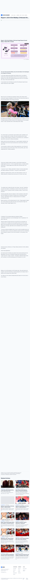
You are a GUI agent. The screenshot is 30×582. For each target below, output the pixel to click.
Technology (14, 568)
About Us (19, 568)
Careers (19, 571)
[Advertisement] (15, 6)
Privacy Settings (27, 578)
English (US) (24, 578)
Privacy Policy (25, 568)
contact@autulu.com (3, 572)
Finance (14, 574)
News (14, 571)
